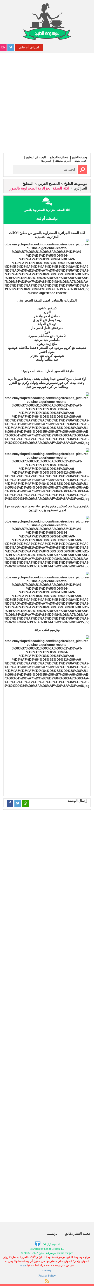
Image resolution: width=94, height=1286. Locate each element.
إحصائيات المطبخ (59, 157)
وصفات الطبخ (79, 157)
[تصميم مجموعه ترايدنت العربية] (47, 1244)
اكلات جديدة (81, 160)
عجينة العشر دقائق (78, 1233)
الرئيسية (52, 1233)
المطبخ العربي (49, 184)
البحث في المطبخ (36, 157)
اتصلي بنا (46, 160)
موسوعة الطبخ (75, 184)
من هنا (22, 1265)
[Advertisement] (47, 102)
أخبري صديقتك (63, 160)
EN (3, 47)
